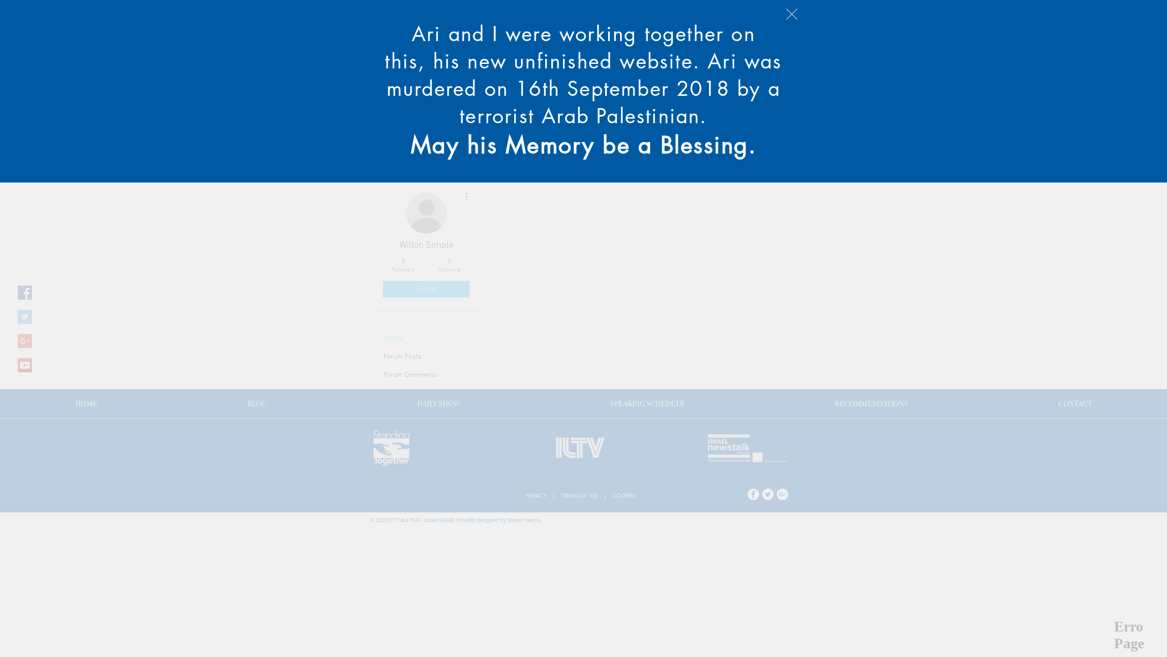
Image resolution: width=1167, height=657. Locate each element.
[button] (791, 14)
